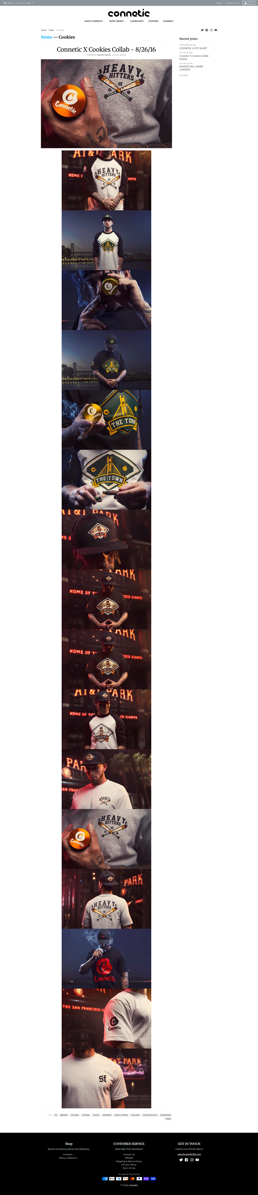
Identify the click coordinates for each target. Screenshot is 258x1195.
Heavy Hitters (121, 1115)
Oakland (135, 1115)
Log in (219, 3)
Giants (96, 1115)
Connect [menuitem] (168, 21)
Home (43, 30)
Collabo (75, 1115)
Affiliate (129, 1158)
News (51, 30)
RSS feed (183, 75)
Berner (63, 1115)
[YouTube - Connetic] (215, 30)
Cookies (86, 1115)
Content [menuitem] (153, 21)
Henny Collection (68, 1158)
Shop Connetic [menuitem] (94, 21)
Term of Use (129, 1168)
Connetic (67, 1154)
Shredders (165, 1115)
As (56, 1115)
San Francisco (150, 1115)
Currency (21, 3)
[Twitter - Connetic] (202, 30)
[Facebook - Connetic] (206, 30)
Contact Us (129, 1154)
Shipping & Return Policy (129, 1161)
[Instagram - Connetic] (211, 30)
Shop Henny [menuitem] (116, 21)
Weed (168, 1119)
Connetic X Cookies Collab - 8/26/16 (106, 49)
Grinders (106, 1115)
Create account (233, 3)
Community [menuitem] (137, 21)
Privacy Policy (129, 1164)
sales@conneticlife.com (189, 1154)
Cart (250, 3)
